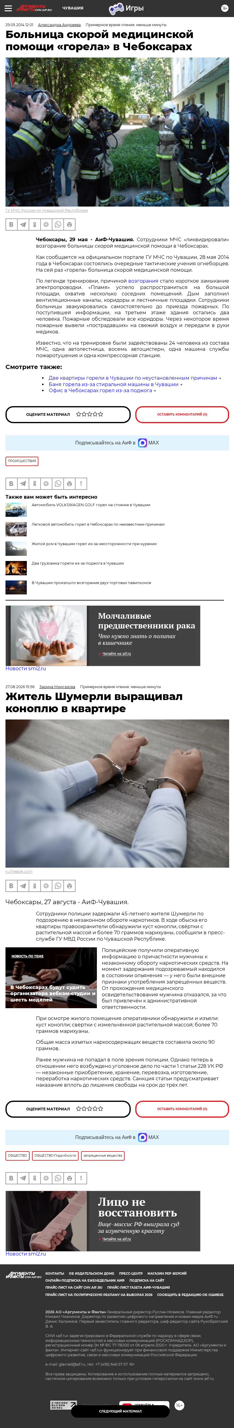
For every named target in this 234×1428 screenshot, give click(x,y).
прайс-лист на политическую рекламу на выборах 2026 (98, 1295)
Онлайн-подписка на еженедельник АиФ (85, 1281)
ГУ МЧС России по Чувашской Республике (46, 210)
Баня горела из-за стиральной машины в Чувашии (114, 384)
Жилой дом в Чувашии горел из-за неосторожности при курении (94, 544)
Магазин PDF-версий (166, 1274)
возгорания (143, 281)
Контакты (54, 1274)
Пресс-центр (131, 1274)
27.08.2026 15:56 (19, 686)
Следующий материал (120, 1411)
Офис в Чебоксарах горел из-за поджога (100, 390)
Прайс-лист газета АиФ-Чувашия (138, 1288)
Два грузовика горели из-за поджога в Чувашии (78, 563)
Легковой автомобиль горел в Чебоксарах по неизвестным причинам (98, 524)
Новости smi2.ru (25, 668)
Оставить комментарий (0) (182, 414)
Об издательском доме (91, 1274)
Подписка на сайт (146, 1281)
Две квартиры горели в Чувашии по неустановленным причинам (133, 378)
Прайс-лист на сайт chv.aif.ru (73, 1288)
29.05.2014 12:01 (19, 25)
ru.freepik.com (19, 871)
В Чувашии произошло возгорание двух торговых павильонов (91, 582)
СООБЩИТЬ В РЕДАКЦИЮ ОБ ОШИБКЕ (190, 1295)
